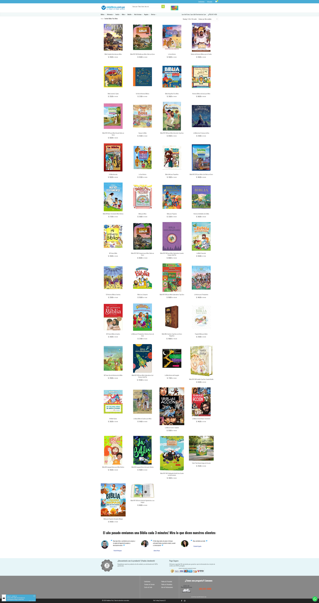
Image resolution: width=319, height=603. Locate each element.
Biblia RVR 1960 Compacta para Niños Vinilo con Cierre (142, 254)
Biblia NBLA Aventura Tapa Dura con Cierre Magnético (172, 335)
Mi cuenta (209, 2)
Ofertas (153, 14)
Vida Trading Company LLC (159, 600)
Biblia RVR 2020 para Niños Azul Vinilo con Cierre (201, 174)
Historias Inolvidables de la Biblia (201, 214)
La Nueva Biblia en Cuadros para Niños (142, 419)
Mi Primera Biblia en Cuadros (113, 334)
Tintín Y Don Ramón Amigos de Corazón (201, 463)
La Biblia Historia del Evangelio (172, 375)
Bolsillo (130, 14)
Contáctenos (201, 2)
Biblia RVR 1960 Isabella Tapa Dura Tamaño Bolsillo (201, 379)
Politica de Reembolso (166, 584)
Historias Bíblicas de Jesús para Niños (201, 94)
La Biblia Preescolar (201, 253)
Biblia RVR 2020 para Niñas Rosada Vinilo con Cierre (113, 134)
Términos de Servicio (149, 584)
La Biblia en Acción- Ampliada (172, 428)
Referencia (110, 14)
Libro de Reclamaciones (167, 587)
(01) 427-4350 (213, 14)
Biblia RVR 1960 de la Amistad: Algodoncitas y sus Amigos (142, 501)
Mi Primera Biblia (113, 253)
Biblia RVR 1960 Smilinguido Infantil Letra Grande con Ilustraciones (172, 474)
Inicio (102, 18)
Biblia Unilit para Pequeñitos (172, 174)
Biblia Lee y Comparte (142, 295)
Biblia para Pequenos (172, 214)
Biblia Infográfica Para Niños (172, 94)
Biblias (103, 14)
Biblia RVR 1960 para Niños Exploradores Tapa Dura (172, 295)
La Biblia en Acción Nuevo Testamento (201, 419)
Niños (123, 14)
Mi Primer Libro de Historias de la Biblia (113, 375)
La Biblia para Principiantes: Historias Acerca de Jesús (142, 335)
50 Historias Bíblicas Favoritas (113, 295)
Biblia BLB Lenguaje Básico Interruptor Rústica (143, 467)
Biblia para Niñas (142, 214)
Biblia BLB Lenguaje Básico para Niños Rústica (113, 467)
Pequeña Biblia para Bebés (201, 334)
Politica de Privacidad (166, 581)
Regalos (146, 14)
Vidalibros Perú (110, 600)
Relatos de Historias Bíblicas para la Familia (201, 54)
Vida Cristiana (138, 14)
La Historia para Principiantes (201, 295)
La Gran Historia (172, 54)
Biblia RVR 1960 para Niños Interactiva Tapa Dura (172, 133)
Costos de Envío (148, 587)
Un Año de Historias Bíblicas (142, 94)
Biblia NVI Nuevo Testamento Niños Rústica (113, 214)
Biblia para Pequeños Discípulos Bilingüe (113, 519)
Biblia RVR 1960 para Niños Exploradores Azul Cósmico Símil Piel (142, 376)
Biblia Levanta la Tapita (113, 94)
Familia (117, 14)
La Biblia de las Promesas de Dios (201, 133)
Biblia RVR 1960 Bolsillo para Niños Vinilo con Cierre (142, 54)
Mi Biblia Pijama (113, 419)
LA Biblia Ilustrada (113, 174)
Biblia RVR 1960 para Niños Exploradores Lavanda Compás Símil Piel (172, 254)
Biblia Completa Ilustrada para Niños (113, 54)
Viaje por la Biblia (142, 133)
